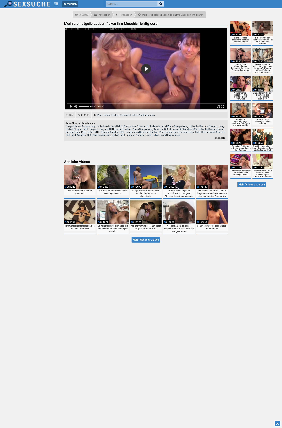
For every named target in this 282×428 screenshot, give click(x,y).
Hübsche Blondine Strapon (204, 126)
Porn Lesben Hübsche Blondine (142, 132)
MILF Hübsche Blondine (133, 135)
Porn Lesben (103, 115)
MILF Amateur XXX (82, 135)
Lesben (115, 115)
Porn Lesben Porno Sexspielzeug (176, 132)
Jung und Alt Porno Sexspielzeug (163, 135)
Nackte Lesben (147, 115)
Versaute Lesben (129, 115)
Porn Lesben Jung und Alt (106, 135)
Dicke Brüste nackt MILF (110, 126)
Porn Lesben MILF (90, 132)
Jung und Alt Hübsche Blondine (115, 129)
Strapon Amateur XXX (113, 132)
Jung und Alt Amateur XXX (183, 129)
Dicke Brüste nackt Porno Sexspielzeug (168, 126)
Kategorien (70, 4)
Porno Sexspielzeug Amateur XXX (150, 129)
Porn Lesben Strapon (135, 126)
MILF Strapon (91, 129)
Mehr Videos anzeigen (146, 239)
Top (277, 424)
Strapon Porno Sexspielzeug (81, 126)
